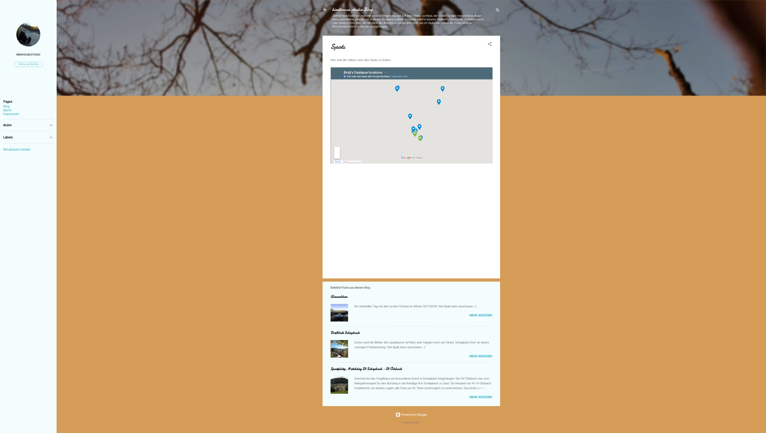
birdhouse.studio (28, 54)
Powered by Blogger (413, 414)
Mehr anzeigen (481, 315)
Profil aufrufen (28, 64)
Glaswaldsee (339, 296)
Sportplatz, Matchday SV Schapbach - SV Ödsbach (366, 368)
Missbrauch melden (17, 149)
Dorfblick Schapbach (345, 332)
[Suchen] (497, 11)
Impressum (11, 114)
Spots (7, 110)
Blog (6, 106)
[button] (489, 45)
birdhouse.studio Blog (352, 9)
